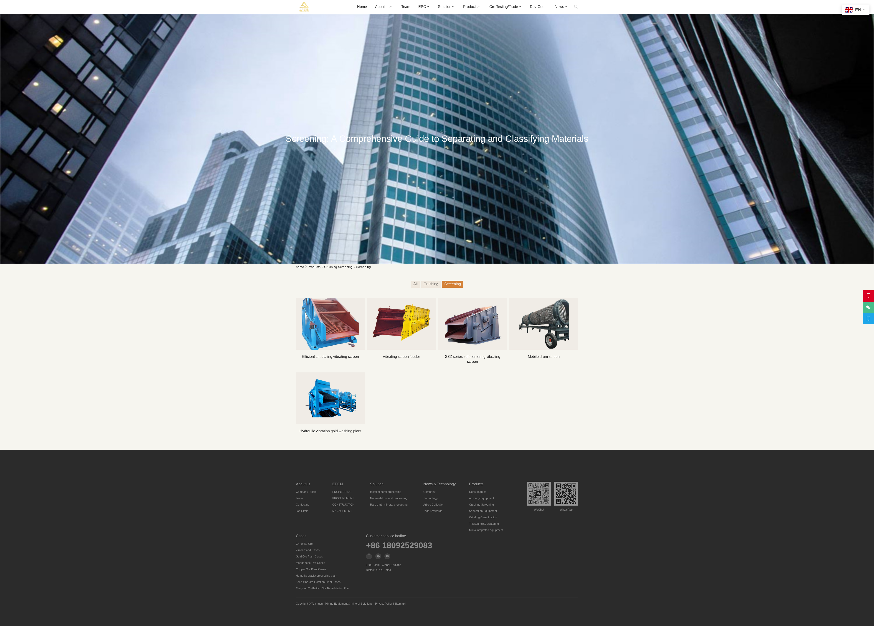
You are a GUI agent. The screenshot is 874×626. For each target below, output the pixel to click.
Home (362, 7)
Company (429, 492)
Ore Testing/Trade (503, 7)
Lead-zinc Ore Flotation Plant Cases (318, 582)
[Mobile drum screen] (543, 324)
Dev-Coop (538, 7)
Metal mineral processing (385, 492)
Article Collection (433, 504)
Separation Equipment (483, 511)
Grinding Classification (483, 517)
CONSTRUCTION (343, 504)
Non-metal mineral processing (388, 498)
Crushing (431, 284)
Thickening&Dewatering (484, 523)
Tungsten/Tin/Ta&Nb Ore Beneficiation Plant (323, 588)
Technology (430, 498)
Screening (363, 267)
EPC (422, 7)
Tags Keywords (432, 511)
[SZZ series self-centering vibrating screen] (472, 324)
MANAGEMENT (342, 511)
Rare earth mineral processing (389, 504)
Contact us (302, 504)
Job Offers (302, 511)
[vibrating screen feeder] (401, 324)
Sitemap (399, 603)
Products (470, 7)
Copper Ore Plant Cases (311, 569)
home (300, 267)
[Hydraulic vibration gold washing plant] (330, 398)
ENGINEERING (341, 492)
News (559, 7)
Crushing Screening (338, 267)
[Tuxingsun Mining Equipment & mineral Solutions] (304, 7)
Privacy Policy (383, 603)
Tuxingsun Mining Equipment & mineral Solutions (341, 603)
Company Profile (306, 492)
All (415, 284)
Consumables (477, 492)
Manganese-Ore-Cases (310, 563)
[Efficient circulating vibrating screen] (330, 324)
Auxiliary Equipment (481, 498)
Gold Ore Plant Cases (309, 556)
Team (405, 7)
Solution (444, 7)
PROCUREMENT (343, 498)
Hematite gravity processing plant (316, 575)
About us (382, 7)
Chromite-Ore (304, 543)
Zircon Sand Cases (308, 550)
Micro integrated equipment (486, 530)
